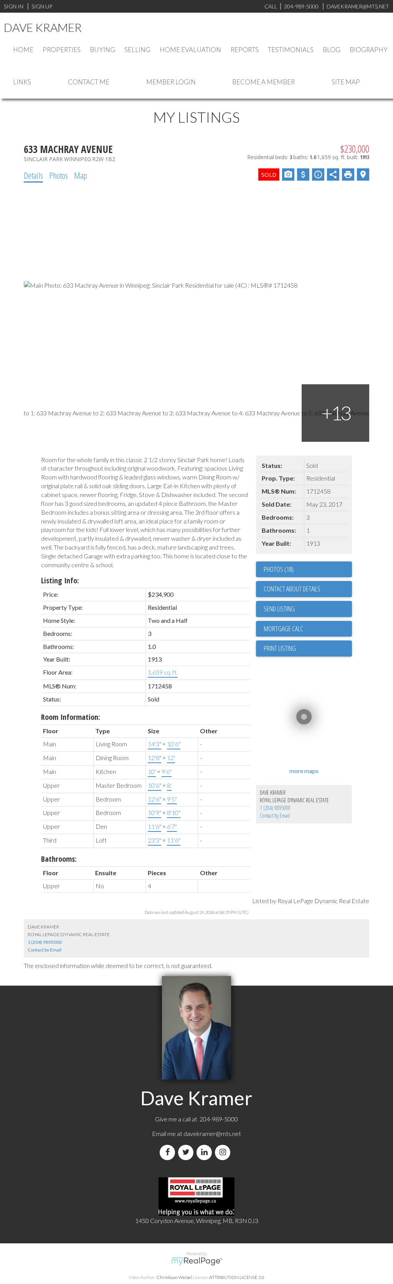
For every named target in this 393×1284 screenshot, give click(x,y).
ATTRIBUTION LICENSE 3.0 (236, 1277)
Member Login (171, 82)
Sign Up (41, 6)
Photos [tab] (58, 175)
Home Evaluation (190, 50)
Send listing (279, 608)
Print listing (280, 648)
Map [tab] (80, 175)
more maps (304, 770)
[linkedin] (205, 1152)
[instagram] (224, 1152)
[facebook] (169, 1152)
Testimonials (291, 50)
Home (23, 50)
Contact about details (292, 588)
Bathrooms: (59, 859)
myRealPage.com (197, 1261)
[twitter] (187, 1152)
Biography (369, 50)
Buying (102, 50)
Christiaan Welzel (174, 1277)
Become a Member (263, 82)
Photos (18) (279, 569)
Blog (331, 50)
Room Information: (70, 717)
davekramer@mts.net (212, 1133)
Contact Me (88, 82)
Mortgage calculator (308, 629)
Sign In (13, 6)
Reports (245, 50)
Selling (137, 50)
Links (22, 82)
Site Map (346, 82)
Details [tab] (33, 175)
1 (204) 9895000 (275, 808)
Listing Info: (60, 580)
